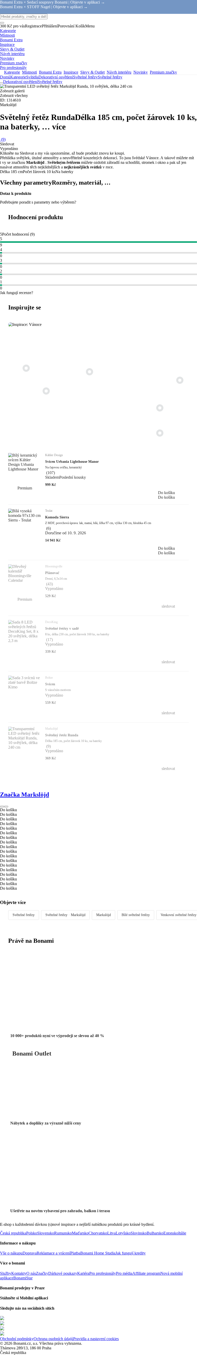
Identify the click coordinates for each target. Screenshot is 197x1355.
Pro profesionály (102, 1273)
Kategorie (18, 77)
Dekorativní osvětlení (55, 77)
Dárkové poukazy (62, 1273)
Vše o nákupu (11, 1253)
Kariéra (83, 1273)
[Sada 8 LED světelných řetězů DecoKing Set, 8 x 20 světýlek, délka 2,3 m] (26, 368)
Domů (5, 77)
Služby (5, 1273)
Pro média (124, 1273)
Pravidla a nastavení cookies (96, 1339)
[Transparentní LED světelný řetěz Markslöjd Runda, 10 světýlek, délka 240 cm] (159, 407)
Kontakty (18, 1273)
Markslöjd (103, 915)
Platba (75, 1253)
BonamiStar (23, 1278)
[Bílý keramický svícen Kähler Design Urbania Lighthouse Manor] (89, 371)
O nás (31, 1273)
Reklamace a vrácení (53, 1253)
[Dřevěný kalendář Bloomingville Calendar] (46, 391)
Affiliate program (146, 1273)
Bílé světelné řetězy (136, 915)
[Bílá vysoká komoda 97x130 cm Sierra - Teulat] (159, 433)
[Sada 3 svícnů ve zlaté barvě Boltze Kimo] (179, 380)
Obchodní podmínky (17, 1339)
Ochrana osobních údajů (53, 1339)
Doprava (30, 1253)
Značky (42, 1273)
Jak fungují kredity (130, 1253)
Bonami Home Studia (97, 1253)
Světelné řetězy (110, 77)
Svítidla (32, 77)
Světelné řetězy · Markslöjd (65, 915)
